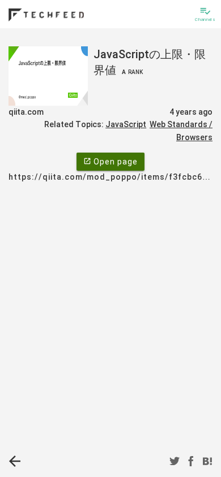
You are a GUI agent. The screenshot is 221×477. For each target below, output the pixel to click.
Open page (110, 161)
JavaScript (125, 124)
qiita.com (26, 111)
